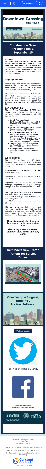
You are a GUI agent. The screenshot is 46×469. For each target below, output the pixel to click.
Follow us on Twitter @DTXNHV (23, 369)
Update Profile (12, 450)
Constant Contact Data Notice (28, 450)
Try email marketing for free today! (23, 465)
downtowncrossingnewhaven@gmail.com (25, 453)
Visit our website (23, 331)
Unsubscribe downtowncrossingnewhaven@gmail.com (23, 447)
